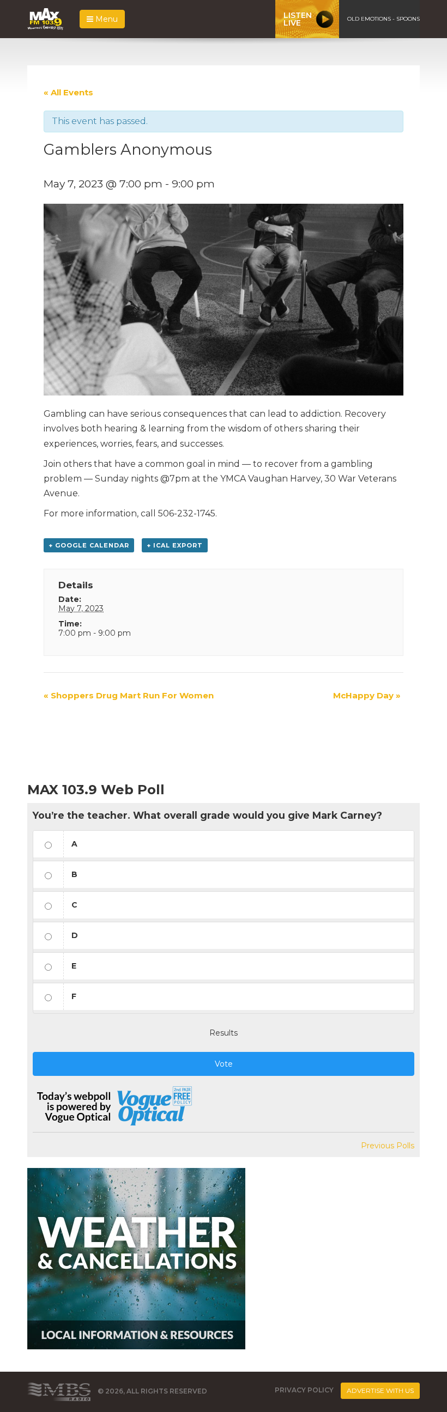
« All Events (68, 92)
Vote (224, 1064)
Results (223, 1033)
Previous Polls (387, 1146)
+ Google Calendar (89, 545)
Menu (105, 19)
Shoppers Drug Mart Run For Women (129, 695)
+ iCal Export (175, 545)
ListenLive (297, 19)
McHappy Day (367, 695)
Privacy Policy (304, 1390)
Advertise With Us (380, 1390)
